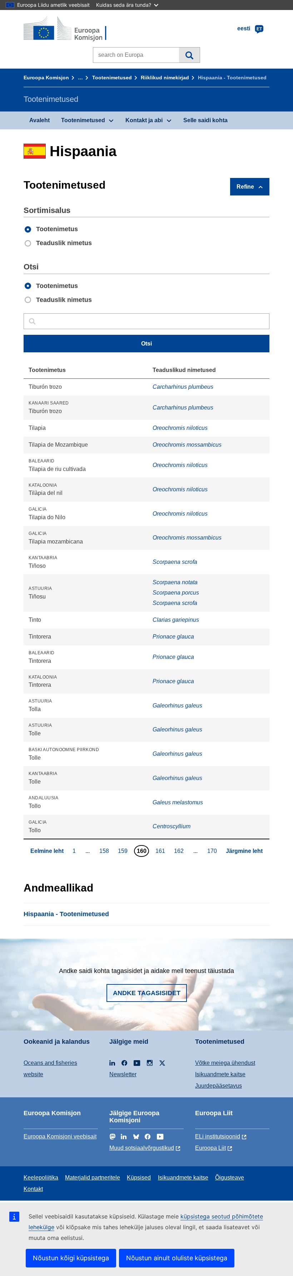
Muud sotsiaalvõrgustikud (141, 1148)
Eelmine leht (47, 851)
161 (161, 851)
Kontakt (33, 1189)
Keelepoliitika (41, 1178)
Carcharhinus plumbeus (183, 387)
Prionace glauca (173, 637)
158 (105, 851)
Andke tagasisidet (146, 993)
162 (179, 851)
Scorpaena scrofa (175, 562)
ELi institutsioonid (217, 1136)
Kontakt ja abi (144, 120)
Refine (245, 187)
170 (213, 851)
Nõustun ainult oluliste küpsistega (176, 1258)
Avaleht (39, 120)
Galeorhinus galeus (177, 705)
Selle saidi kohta (205, 120)
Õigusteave (229, 1178)
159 (123, 851)
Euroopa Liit (210, 1148)
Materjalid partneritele (92, 1178)
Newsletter (122, 1074)
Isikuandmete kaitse (220, 1074)
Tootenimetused (112, 77)
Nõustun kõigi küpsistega (71, 1258)
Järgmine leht (244, 851)
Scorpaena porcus (176, 593)
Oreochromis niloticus (180, 428)
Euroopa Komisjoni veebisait (60, 1136)
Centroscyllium (171, 826)
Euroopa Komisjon (46, 77)
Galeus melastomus (178, 802)
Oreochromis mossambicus (187, 445)
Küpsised (139, 1178)
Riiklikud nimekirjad (165, 77)
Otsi (189, 55)
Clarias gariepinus (176, 620)
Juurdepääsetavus (218, 1086)
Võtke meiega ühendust (225, 1063)
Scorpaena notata (175, 582)
